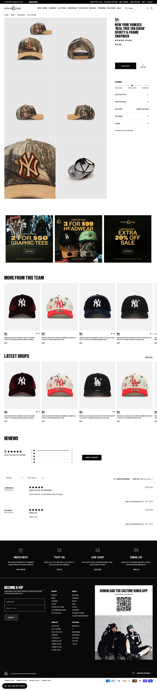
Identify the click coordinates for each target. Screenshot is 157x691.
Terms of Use (56, 644)
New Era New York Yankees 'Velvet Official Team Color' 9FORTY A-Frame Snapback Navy (96, 339)
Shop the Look (56, 632)
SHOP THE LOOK (96, 2)
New (39, 8)
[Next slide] (152, 306)
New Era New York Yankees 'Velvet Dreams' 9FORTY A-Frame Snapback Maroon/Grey (19, 339)
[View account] (148, 8)
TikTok (74, 644)
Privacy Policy (56, 641)
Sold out (126, 66)
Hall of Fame (56, 629)
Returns (75, 595)
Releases (111, 8)
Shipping (75, 598)
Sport (53, 604)
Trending (101, 8)
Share (117, 123)
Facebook (75, 626)
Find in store (120, 102)
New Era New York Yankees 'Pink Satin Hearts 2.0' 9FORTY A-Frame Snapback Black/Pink (134, 339)
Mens (45, 8)
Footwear (83, 8)
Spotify (75, 641)
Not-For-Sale (56, 613)
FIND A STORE (135, 2)
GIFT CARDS (123, 2)
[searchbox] (123, 479)
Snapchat (75, 635)
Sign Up (11, 617)
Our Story (55, 626)
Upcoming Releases (58, 610)
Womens (52, 8)
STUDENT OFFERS (111, 2)
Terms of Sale (56, 647)
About (54, 622)
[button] (151, 8)
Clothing (62, 8)
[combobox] (134, 8)
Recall (74, 601)
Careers (54, 635)
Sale (119, 8)
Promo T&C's (56, 650)
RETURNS (118, 116)
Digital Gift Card (57, 607)
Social (75, 622)
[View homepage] (12, 8)
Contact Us (55, 638)
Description (120, 94)
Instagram (76, 632)
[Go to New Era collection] (121, 20)
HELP (144, 2)
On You (74, 607)
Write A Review (92, 457)
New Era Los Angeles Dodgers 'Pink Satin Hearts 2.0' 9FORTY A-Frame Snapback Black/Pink (97, 417)
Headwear (72, 8)
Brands (92, 8)
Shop (54, 591)
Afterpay (75, 610)
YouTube (75, 638)
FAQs (74, 604)
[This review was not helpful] (150, 501)
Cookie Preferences (80, 616)
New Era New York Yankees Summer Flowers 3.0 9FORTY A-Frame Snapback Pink (59, 339)
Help (74, 591)
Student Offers (78, 613)
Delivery (132, 109)
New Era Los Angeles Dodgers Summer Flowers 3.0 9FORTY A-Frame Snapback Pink (134, 417)
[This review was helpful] (146, 501)
